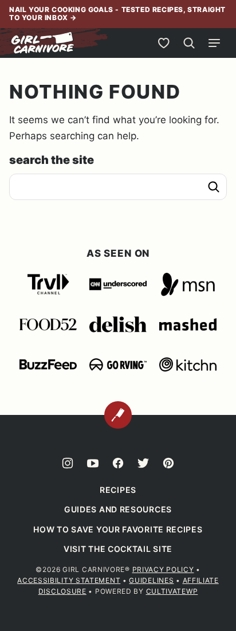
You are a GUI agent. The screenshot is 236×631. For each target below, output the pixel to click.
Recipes (118, 490)
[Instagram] (67, 463)
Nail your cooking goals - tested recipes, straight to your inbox (117, 13)
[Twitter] (143, 463)
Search (213, 186)
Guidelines (151, 580)
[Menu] (214, 43)
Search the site (51, 160)
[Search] (189, 43)
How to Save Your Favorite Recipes (117, 529)
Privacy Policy (163, 569)
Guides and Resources (118, 509)
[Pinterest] (168, 463)
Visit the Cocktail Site (118, 549)
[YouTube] (92, 463)
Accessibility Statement (68, 580)
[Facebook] (118, 463)
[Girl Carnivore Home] (43, 43)
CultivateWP (172, 591)
